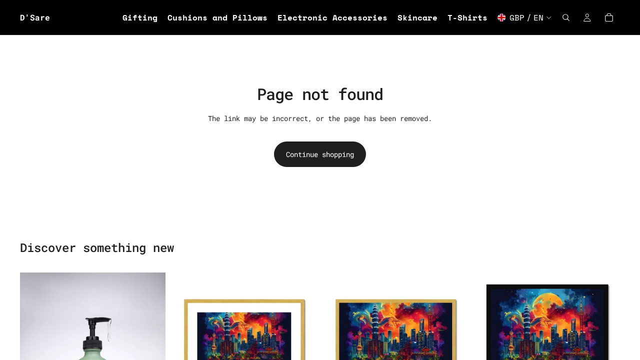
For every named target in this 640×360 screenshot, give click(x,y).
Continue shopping (320, 154)
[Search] (566, 17)
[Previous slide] (187, 345)
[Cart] (609, 17)
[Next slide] (302, 345)
